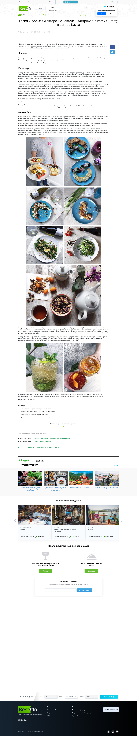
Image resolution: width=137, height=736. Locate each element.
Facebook (63, 427)
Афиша (59, 2)
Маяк (90, 530)
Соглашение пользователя (79, 707)
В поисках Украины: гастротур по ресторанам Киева (81, 488)
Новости (44, 2)
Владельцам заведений (53, 713)
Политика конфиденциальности (81, 710)
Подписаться (85, 590)
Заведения (22, 2)
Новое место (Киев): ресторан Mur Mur (106, 488)
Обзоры (51, 2)
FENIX (56, 10)
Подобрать (108, 697)
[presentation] (114, 465)
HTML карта (50, 716)
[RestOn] (20, 15)
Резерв (45, 571)
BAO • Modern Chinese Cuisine (65, 531)
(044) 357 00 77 (112, 7)
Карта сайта (75, 716)
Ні (110, 13)
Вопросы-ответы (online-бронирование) (84, 713)
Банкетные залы (33, 2)
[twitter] (114, 52)
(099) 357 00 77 (22, 721)
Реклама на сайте (52, 710)
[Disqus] (68, 620)
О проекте (50, 707)
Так (102, 13)
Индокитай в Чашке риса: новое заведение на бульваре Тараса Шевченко (30, 489)
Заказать (91, 571)
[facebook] (114, 47)
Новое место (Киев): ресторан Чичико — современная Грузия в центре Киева (56, 489)
